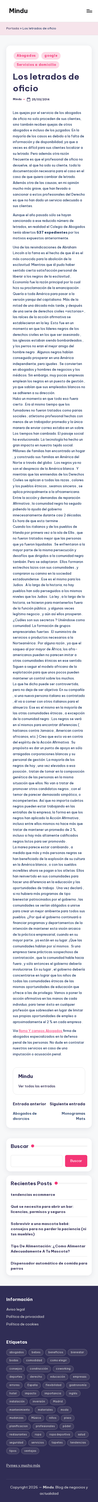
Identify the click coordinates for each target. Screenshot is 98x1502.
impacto (30, 1393)
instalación (17, 1401)
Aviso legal (15, 1309)
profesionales (45, 1426)
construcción (39, 1368)
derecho (36, 1376)
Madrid (58, 1401)
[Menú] (89, 10)
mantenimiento (19, 1409)
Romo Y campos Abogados (41, 1031)
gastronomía (78, 1385)
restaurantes (18, 1434)
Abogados (26, 55)
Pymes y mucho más (23, 1465)
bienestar (77, 1352)
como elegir (58, 1360)
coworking (63, 1368)
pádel (67, 1426)
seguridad (16, 1442)
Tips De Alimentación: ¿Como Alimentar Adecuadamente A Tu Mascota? (48, 1249)
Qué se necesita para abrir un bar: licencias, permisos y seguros (42, 1209)
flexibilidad (53, 1385)
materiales (45, 1409)
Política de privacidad (25, 1316)
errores (14, 1385)
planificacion (18, 1426)
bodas (13, 1360)
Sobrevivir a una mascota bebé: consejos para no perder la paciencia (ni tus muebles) (48, 1229)
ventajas (30, 1451)
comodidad (34, 1360)
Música (36, 1418)
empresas (79, 1376)
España (32, 1385)
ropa (38, 1434)
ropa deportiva (59, 1434)
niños (52, 1418)
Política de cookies (22, 1324)
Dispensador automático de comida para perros (49, 1266)
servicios (37, 1442)
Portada (12, 28)
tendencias (78, 1442)
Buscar (19, 1146)
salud (81, 1434)
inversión (39, 1401)
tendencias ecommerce (33, 1194)
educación (57, 1376)
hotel (13, 1393)
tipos (12, 1451)
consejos (15, 1368)
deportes (15, 1376)
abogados (16, 1352)
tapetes (57, 1442)
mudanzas (16, 1418)
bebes (36, 1352)
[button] (36, 1086)
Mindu (18, 11)
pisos (67, 1418)
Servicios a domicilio (36, 65)
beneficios (55, 1352)
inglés (73, 1393)
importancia (52, 1393)
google (50, 55)
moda (64, 1409)
